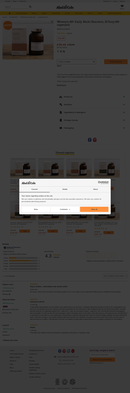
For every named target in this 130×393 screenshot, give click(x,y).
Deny (36, 209)
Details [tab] (65, 189)
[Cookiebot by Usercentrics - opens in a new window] (99, 182)
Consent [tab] (34, 189)
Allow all (94, 209)
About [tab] (95, 189)
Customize (64, 209)
